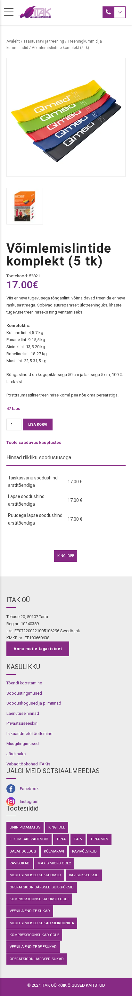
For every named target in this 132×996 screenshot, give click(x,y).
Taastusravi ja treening (43, 41)
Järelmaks (16, 753)
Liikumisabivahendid (29, 839)
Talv (78, 839)
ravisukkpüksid (84, 875)
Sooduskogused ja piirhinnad (33, 703)
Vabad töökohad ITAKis (28, 764)
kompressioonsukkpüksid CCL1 (39, 899)
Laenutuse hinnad (22, 713)
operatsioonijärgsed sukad (37, 959)
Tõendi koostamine (24, 683)
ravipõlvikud (84, 851)
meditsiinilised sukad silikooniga (42, 923)
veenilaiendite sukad (30, 911)
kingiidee (65, 555)
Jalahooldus (23, 851)
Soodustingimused (24, 693)
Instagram (29, 801)
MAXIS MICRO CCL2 (54, 863)
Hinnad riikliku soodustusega (38, 457)
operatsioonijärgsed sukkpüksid (42, 887)
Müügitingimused (22, 743)
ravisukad (19, 863)
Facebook (29, 788)
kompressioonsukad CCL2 (34, 935)
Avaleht (13, 41)
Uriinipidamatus (25, 827)
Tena (61, 839)
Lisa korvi (37, 424)
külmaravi (54, 851)
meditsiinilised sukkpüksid (35, 875)
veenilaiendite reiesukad (33, 946)
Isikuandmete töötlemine (29, 733)
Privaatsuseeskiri (21, 723)
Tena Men (99, 839)
